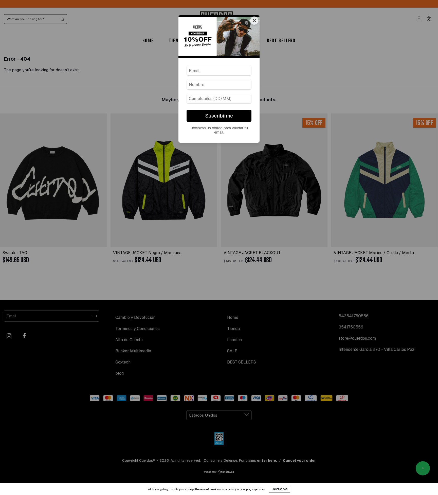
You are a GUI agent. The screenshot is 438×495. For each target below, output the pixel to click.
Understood (279, 489)
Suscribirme (219, 116)
